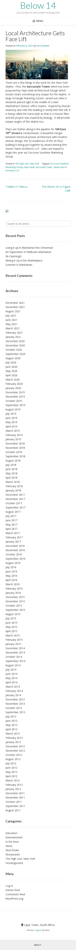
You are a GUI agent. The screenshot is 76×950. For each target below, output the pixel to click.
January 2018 (13, 490)
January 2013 (13, 742)
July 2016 (11, 567)
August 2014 (13, 665)
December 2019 (15, 392)
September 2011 (15, 806)
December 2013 (15, 699)
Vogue (38, 930)
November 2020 (15, 345)
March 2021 (13, 328)
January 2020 (13, 388)
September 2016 (15, 558)
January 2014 (13, 695)
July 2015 (11, 618)
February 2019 (14, 435)
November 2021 (15, 307)
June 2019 (11, 418)
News (9, 846)
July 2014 (11, 669)
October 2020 (14, 349)
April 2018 (11, 477)
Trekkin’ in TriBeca (16, 186)
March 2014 (13, 686)
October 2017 (14, 503)
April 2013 (11, 729)
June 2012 (11, 767)
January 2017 (13, 541)
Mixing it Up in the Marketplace (24, 260)
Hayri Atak (29, 167)
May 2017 (11, 524)
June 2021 (11, 320)
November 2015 (15, 601)
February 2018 (14, 486)
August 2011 (13, 810)
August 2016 (13, 563)
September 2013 (15, 712)
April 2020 (11, 375)
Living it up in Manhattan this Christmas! (29, 247)
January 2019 (13, 439)
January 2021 (13, 337)
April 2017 (11, 529)
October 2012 (14, 755)
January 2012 (13, 789)
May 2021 (11, 324)
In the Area (12, 841)
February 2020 (14, 384)
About (37, 945)
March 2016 (13, 584)
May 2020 (11, 371)
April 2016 (11, 580)
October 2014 (14, 656)
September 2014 (15, 661)
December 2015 (15, 597)
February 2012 (14, 784)
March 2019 (13, 430)
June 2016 (11, 571)
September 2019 (15, 405)
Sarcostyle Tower (44, 167)
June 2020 (11, 366)
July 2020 (11, 362)
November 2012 (15, 750)
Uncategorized (14, 863)
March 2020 (13, 379)
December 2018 (15, 443)
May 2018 (11, 473)
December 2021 (15, 302)
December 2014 (15, 648)
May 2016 (11, 575)
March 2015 (13, 635)
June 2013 (11, 720)
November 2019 (15, 396)
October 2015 (14, 605)
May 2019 (11, 422)
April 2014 (11, 682)
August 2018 (13, 460)
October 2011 (14, 802)
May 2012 (11, 772)
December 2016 (15, 546)
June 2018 (11, 469)
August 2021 (13, 311)
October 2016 (14, 554)
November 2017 (15, 499)
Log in (9, 886)
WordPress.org (14, 898)
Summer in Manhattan (19, 264)
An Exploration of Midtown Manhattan (28, 252)
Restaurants (13, 854)
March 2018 (13, 482)
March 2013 (13, 733)
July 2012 (11, 763)
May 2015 (11, 627)
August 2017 (13, 511)
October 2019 (14, 401)
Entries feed (13, 890)
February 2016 (14, 588)
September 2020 (15, 354)
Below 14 (38, 5)
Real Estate (12, 850)
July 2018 (11, 465)
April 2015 (11, 631)
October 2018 (14, 452)
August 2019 (13, 409)
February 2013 (14, 738)
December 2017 (15, 494)
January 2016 (13, 593)
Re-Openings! (13, 256)
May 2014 (11, 678)
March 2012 (13, 780)
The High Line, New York (27, 163)
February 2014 (14, 691)
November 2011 (15, 797)
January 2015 (13, 644)
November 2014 (15, 652)
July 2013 (11, 716)
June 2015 (11, 622)
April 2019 (11, 426)
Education (11, 833)
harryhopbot (43, 45)
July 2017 (11, 516)
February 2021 (14, 332)
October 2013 (14, 708)
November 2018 (15, 448)
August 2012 (13, 759)
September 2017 (15, 507)
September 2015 (15, 610)
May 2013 (11, 725)
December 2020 (15, 341)
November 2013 (15, 703)
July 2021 (11, 315)
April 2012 (11, 776)
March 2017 (13, 533)
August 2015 (13, 614)
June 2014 (11, 674)
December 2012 (15, 746)
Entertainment (14, 837)
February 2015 (14, 639)
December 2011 (15, 793)
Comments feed (15, 894)
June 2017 (11, 520)
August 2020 (13, 358)
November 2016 (15, 550)
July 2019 (11, 413)
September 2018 (15, 456)
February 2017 (14, 537)
